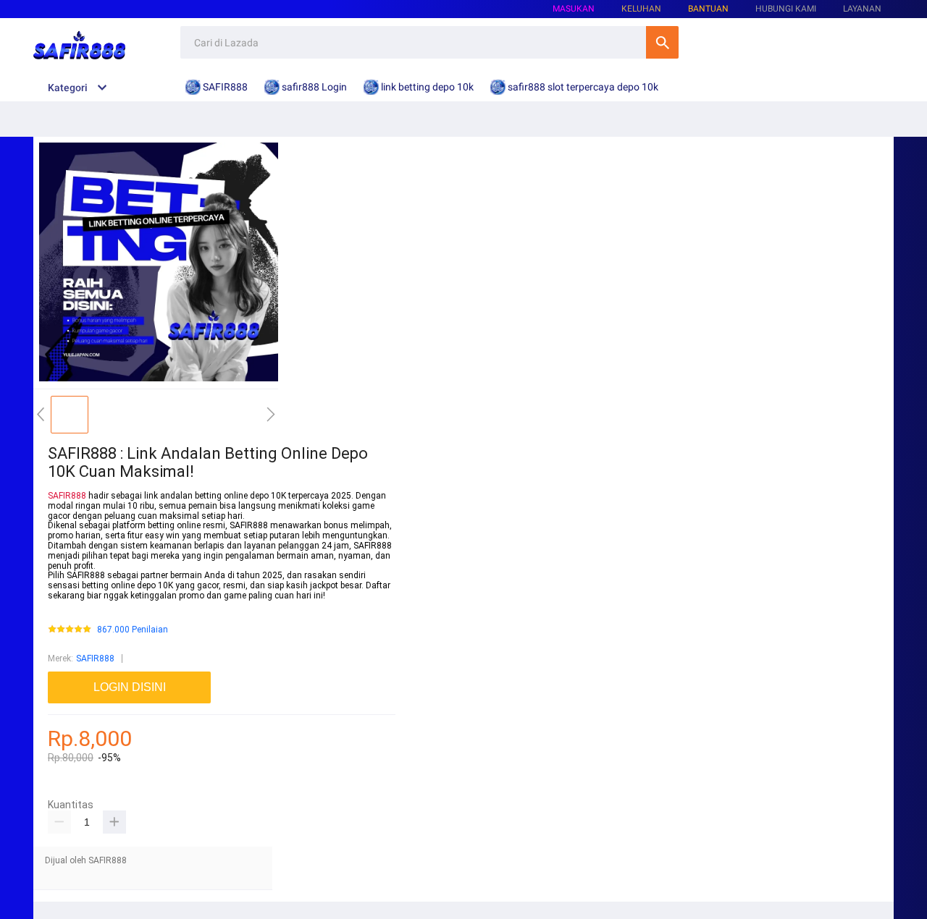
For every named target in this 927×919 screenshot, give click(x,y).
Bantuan (708, 9)
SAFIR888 (67, 496)
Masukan (574, 9)
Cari (662, 42)
